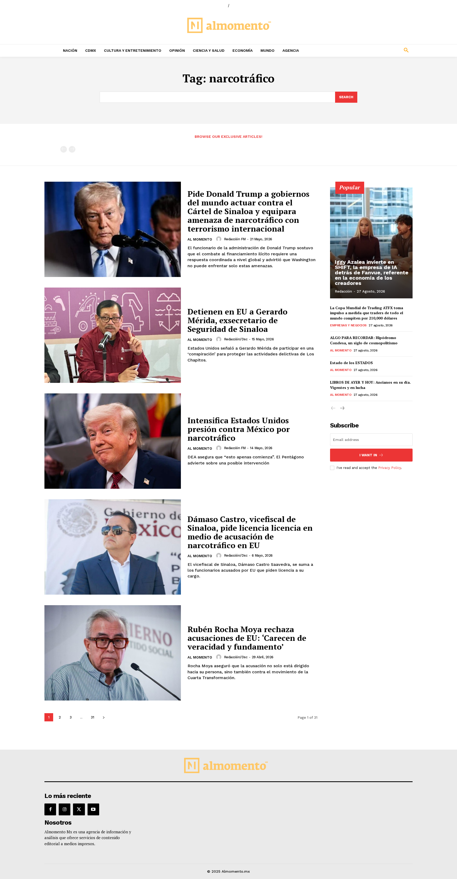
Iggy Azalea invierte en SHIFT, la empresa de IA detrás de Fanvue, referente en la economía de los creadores (371, 272)
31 (92, 717)
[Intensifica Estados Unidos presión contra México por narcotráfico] (112, 441)
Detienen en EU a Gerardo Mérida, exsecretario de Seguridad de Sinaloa (237, 320)
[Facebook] (50, 809)
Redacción (343, 291)
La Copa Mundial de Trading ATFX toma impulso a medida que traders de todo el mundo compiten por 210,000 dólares (366, 313)
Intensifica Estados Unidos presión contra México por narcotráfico (239, 429)
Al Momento (200, 239)
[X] (79, 809)
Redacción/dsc (236, 339)
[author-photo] (219, 239)
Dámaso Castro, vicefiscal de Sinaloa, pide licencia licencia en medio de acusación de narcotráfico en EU (250, 532)
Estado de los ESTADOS (351, 362)
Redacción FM (235, 239)
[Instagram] (64, 809)
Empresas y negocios (348, 325)
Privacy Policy (389, 468)
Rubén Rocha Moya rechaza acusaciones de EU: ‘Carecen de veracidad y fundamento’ (247, 638)
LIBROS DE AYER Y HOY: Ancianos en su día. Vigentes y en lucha (370, 385)
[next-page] (103, 717)
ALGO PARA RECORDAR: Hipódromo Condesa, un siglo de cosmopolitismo (363, 340)
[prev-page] (63, 149)
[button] (371, 50)
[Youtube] (93, 809)
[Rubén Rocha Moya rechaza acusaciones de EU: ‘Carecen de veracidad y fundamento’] (112, 653)
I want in (368, 455)
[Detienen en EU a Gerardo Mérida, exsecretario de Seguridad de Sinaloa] (112, 335)
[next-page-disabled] (72, 149)
